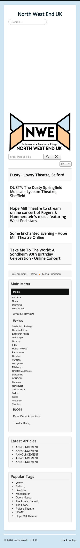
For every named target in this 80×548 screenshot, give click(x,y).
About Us (16, 297)
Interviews (17, 304)
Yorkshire (17, 400)
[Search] (47, 157)
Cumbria (16, 359)
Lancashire (17, 374)
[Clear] (56, 157)
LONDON (17, 378)
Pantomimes (18, 352)
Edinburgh (17, 367)
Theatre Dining (21, 423)
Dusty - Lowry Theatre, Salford (37, 174)
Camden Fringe (19, 329)
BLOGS (17, 409)
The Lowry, (22, 505)
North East (17, 385)
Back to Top (69, 540)
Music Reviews (19, 348)
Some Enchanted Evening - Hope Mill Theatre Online (38, 235)
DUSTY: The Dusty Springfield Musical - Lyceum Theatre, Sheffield (36, 191)
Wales (15, 396)
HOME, (20, 512)
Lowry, (19, 482)
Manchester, (23, 494)
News (15, 301)
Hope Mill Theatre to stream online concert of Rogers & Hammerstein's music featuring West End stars (38, 214)
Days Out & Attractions (27, 416)
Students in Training (22, 326)
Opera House (23, 497)
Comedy (16, 341)
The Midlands (18, 389)
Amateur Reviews (23, 314)
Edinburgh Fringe (20, 333)
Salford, (20, 486)
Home (16, 292)
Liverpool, (21, 490)
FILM (14, 344)
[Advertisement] (40, 69)
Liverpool (16, 381)
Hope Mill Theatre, (27, 516)
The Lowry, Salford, (27, 501)
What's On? (18, 308)
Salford (15, 393)
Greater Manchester (22, 370)
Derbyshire (17, 363)
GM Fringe (17, 337)
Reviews (18, 320)
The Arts (16, 404)
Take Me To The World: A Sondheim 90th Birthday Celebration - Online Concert (35, 254)
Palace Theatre (25, 508)
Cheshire (16, 355)
